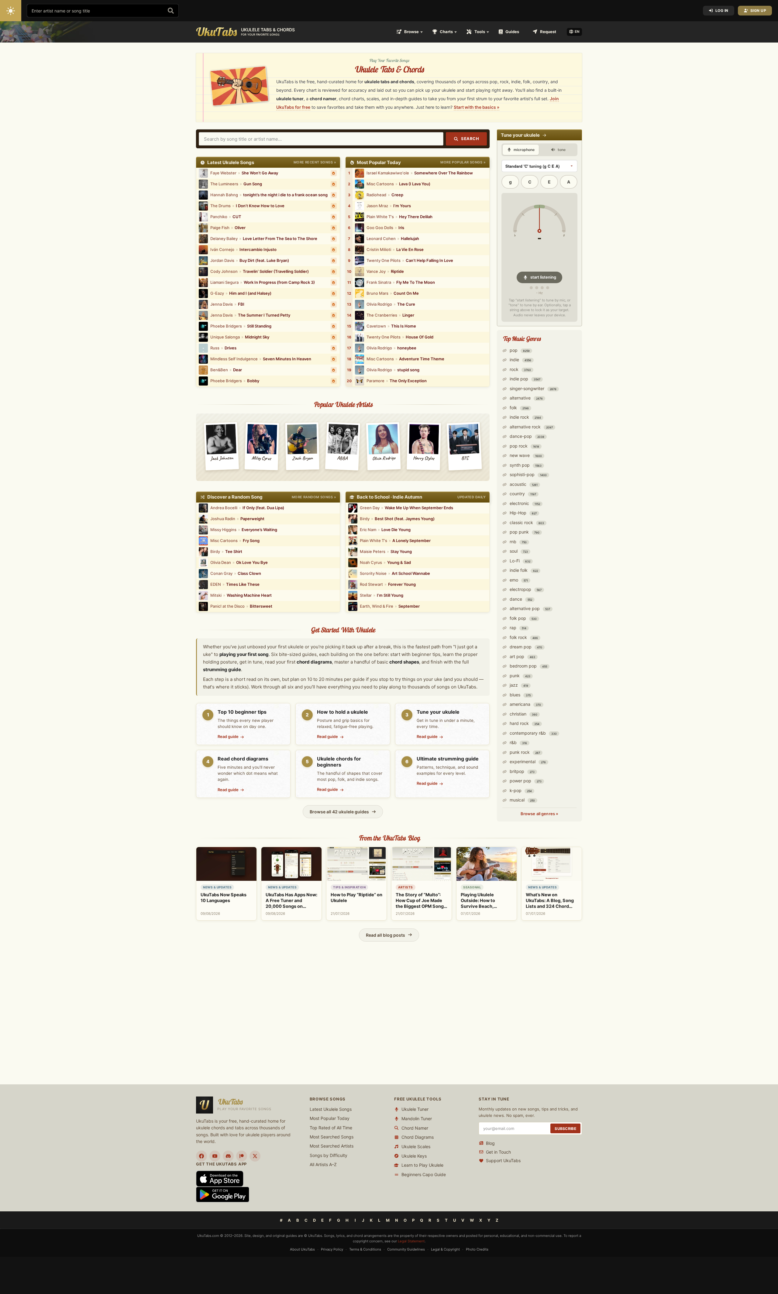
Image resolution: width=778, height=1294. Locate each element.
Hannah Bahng (224, 194)
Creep (397, 194)
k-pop (520, 790)
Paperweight (252, 518)
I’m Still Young (390, 595)
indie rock (524, 417)
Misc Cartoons (380, 183)
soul (518, 551)
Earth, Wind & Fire (376, 606)
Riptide (397, 271)
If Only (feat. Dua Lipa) (263, 507)
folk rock (523, 637)
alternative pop (529, 608)
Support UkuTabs (503, 1160)
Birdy (215, 551)
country (522, 493)
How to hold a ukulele (342, 712)
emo (518, 579)
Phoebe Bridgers (226, 326)
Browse (411, 31)
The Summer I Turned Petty (264, 315)
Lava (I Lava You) (414, 183)
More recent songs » (315, 162)
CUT (236, 216)
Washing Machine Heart (249, 595)
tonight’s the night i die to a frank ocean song (285, 194)
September (409, 606)
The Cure (406, 304)
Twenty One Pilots (384, 260)
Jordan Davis (222, 260)
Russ (214, 347)
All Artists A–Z (323, 1164)
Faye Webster (223, 172)
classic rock (526, 522)
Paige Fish (219, 227)
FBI (241, 304)
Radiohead (376, 194)
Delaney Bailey (224, 238)
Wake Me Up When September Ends (419, 507)
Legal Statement (411, 1241)
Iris (401, 227)
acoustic (523, 484)
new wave (525, 455)
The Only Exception (408, 380)
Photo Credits (477, 1249)
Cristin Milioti (379, 249)
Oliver (240, 227)
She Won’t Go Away (260, 172)
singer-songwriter (532, 388)
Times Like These (243, 584)
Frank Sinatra (379, 282)
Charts (446, 31)
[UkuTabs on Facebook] (201, 1156)
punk (519, 675)
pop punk (523, 531)
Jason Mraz (377, 205)
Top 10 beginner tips (242, 712)
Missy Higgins (223, 529)
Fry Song (251, 540)
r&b (517, 742)
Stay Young (401, 551)
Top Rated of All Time (331, 1127)
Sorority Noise (373, 573)
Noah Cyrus (371, 562)
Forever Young (402, 584)
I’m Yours (402, 205)
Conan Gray (221, 573)
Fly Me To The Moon (415, 282)
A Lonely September (411, 540)
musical (521, 799)
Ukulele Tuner (415, 1109)
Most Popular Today (329, 1118)
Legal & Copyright (445, 1249)
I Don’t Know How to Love (260, 205)
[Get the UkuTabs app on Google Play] (222, 1194)
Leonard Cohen (381, 238)
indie (519, 359)
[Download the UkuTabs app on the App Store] (219, 1178)
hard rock (523, 723)
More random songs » (314, 497)
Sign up (758, 10)
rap (517, 627)
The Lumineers (224, 183)
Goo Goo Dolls (380, 227)
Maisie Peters (372, 551)
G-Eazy (217, 293)
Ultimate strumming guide (448, 759)
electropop (525, 589)
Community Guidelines (406, 1249)
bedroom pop (527, 665)
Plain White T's (380, 216)
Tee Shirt (233, 551)
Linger (408, 315)
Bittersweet (261, 606)
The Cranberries (382, 315)
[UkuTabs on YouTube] (214, 1156)
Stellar (366, 595)
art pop (521, 656)
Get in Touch (498, 1152)
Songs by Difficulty (328, 1155)
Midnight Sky (257, 337)
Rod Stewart (371, 584)
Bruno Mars (377, 293)
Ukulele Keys (414, 1155)
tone (561, 149)
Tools (479, 31)
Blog (490, 1143)
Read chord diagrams (243, 759)
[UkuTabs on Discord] (228, 1156)
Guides (512, 31)
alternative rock (530, 426)
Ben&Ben (219, 369)
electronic (524, 503)
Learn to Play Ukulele (422, 1165)
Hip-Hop (522, 512)
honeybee (406, 347)
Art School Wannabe (411, 573)
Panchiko (218, 216)
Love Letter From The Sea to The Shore (280, 238)
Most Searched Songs (331, 1136)
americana (524, 704)
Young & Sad (399, 562)
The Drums (220, 205)
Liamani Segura (224, 282)
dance (520, 599)
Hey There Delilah (415, 216)
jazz (518, 685)
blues (519, 694)
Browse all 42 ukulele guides (339, 811)
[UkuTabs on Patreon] (241, 1156)
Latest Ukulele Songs (331, 1109)
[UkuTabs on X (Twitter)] (255, 1156)
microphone (524, 149)
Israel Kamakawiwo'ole (388, 172)
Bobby (253, 380)
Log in (721, 10)
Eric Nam (368, 529)
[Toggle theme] (10, 10)
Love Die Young (396, 529)
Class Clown (249, 573)
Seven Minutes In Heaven (287, 358)
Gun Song (252, 183)
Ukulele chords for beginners (339, 762)
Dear (237, 369)
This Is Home (403, 326)
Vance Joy (376, 271)
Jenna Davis (221, 304)
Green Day (370, 507)
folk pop (522, 618)
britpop (521, 771)
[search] (170, 10)
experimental (527, 761)
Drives (230, 347)
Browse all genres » (539, 813)
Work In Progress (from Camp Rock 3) (279, 282)
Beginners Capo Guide (423, 1174)
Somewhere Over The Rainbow (443, 172)
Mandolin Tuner (416, 1118)
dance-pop (526, 436)
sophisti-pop (527, 474)
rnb (517, 541)
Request (548, 31)
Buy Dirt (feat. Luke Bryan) (264, 260)
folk (518, 407)
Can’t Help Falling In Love (429, 260)
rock (519, 369)
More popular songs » (463, 162)
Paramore (375, 380)
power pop (525, 780)
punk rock (524, 752)
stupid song (408, 369)
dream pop (525, 646)
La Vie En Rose (410, 249)
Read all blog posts (385, 935)
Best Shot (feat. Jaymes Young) (405, 518)
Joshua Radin (222, 518)
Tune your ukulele (438, 712)
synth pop (525, 465)
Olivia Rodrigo (379, 304)
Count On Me (406, 293)
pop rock (523, 445)
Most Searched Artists (331, 1146)
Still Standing (259, 326)
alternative (525, 397)
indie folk (523, 570)
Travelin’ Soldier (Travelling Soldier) (276, 271)
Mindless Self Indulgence (234, 358)
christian (522, 713)
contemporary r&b (532, 733)
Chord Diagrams (417, 1137)
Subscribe (565, 1128)
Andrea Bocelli (223, 507)
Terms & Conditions (365, 1249)
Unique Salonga (225, 337)
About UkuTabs (302, 1249)
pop (519, 350)
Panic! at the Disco (227, 606)
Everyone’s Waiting (259, 529)
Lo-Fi (519, 560)
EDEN (215, 584)
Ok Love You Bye (252, 562)
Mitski (216, 595)
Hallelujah (410, 238)
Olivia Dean (220, 562)
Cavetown (376, 326)
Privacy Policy (332, 1249)
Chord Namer (414, 1128)
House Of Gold (419, 337)
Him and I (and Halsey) (250, 293)
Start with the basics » (476, 107)
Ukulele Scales (415, 1146)
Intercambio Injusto (258, 249)
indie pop (524, 378)
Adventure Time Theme (421, 358)
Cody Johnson (224, 271)
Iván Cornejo (222, 249)
